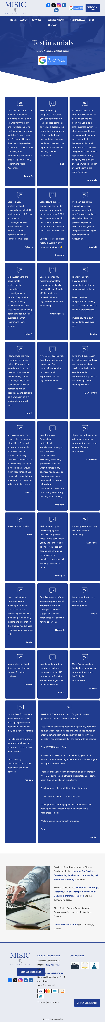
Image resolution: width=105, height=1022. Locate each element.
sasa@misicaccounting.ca (50, 973)
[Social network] (56, 10)
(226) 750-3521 (52, 964)
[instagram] (59, 5)
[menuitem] (13, 19)
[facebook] (48, 5)
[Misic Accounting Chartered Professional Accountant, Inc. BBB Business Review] (94, 965)
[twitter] (53, 5)
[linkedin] (64, 5)
